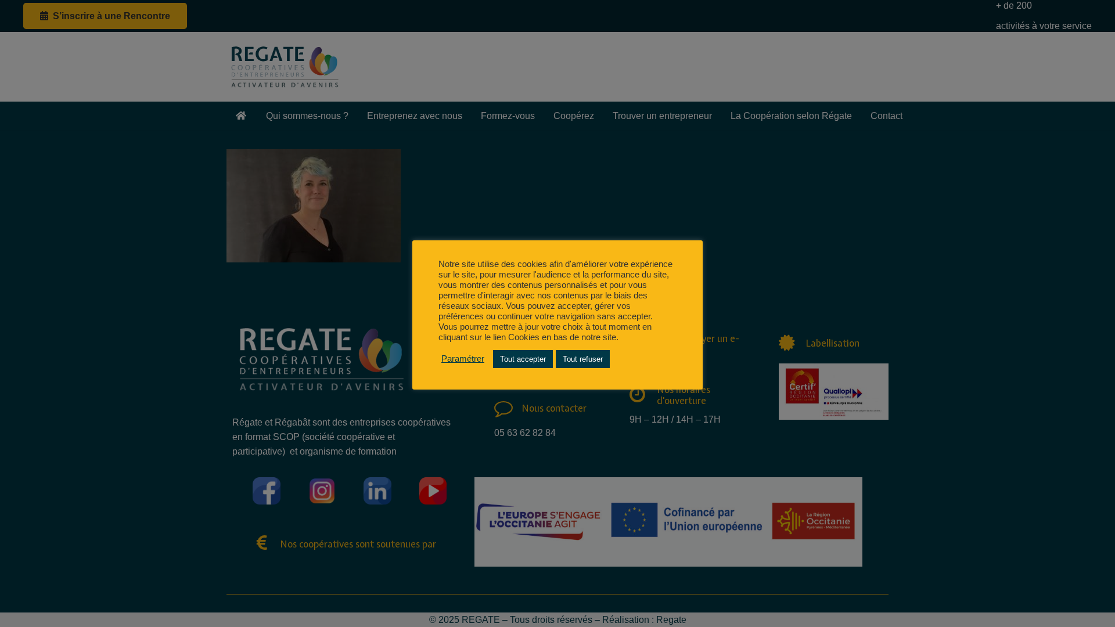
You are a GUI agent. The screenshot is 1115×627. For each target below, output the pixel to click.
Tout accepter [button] (523, 359)
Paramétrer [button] (462, 358)
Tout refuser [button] (583, 359)
